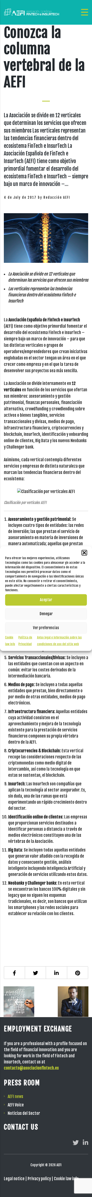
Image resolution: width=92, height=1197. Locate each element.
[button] (84, 552)
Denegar (46, 613)
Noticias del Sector (24, 1113)
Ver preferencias (46, 627)
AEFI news (15, 1096)
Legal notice (14, 1178)
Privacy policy (39, 1178)
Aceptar (46, 599)
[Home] (32, 12)
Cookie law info (66, 1178)
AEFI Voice (16, 1104)
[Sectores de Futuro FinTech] (23, 1002)
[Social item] (76, 1142)
